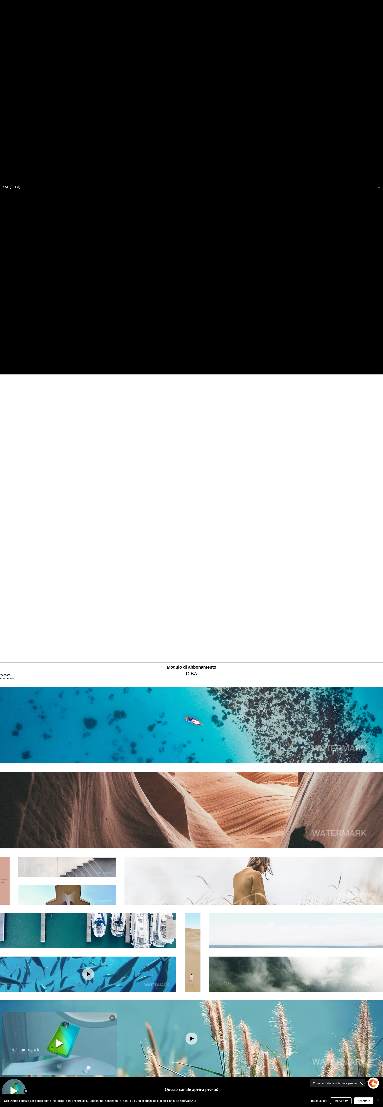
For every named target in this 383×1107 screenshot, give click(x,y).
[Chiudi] (378, 1100)
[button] (191, 187)
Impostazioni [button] (318, 1100)
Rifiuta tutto (341, 1101)
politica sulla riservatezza (179, 1100)
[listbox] (191, 187)
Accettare (363, 1101)
